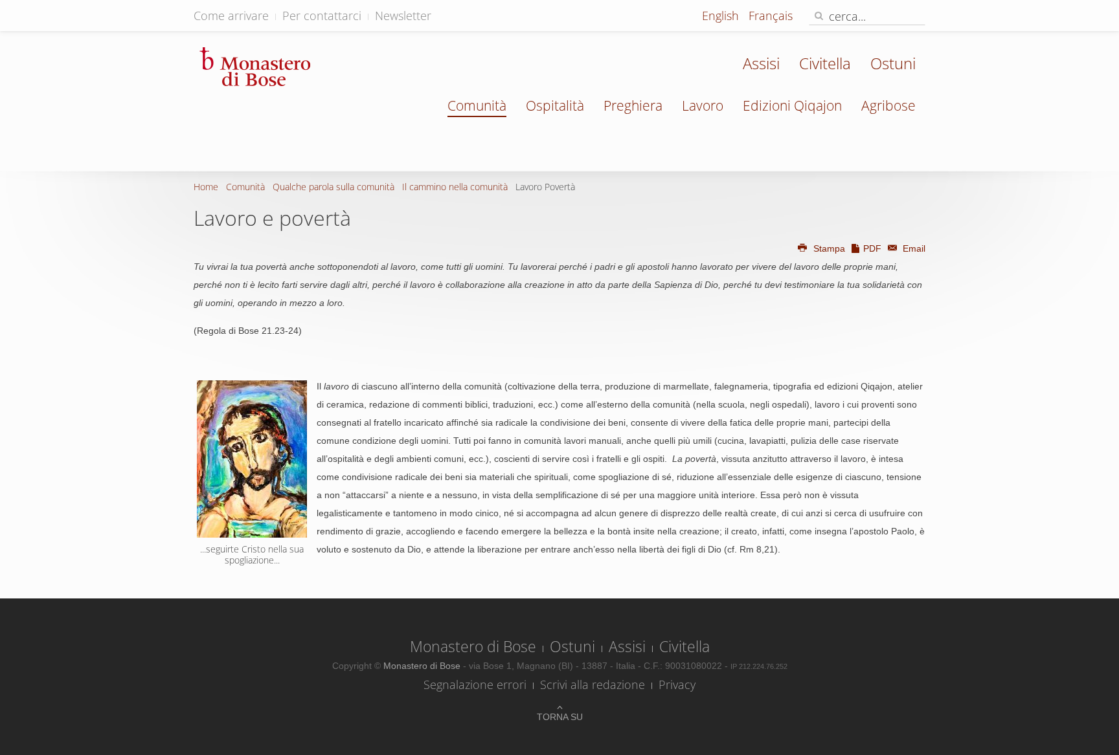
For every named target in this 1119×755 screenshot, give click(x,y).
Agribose (888, 105)
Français (771, 15)
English (722, 15)
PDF (872, 248)
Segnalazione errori (475, 684)
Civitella (825, 63)
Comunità (476, 105)
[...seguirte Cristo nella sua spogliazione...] (252, 459)
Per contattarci (321, 15)
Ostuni (893, 63)
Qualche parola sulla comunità (333, 187)
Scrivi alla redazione (592, 684)
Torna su (560, 717)
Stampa (829, 248)
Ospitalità (555, 105)
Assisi (761, 63)
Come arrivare (231, 15)
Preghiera (633, 105)
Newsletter (403, 15)
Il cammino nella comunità (455, 187)
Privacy (677, 684)
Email (912, 248)
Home (206, 187)
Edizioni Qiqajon (792, 105)
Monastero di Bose (473, 646)
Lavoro (702, 105)
